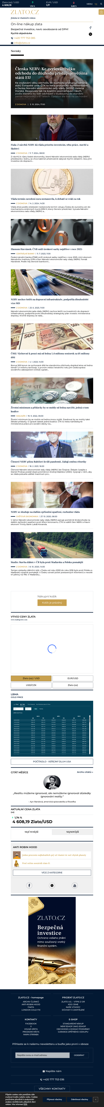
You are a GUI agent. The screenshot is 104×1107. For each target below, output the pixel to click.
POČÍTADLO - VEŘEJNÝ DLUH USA (52, 761)
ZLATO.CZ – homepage (31, 997)
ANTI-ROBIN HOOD (31, 1004)
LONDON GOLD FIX (31, 1010)
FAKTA (31, 1007)
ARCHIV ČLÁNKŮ (31, 1001)
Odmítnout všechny (79, 1099)
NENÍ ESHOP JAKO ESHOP (73, 1026)
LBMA (17, 695)
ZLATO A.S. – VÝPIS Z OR (73, 1001)
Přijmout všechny (54, 1099)
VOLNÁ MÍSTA (31, 1029)
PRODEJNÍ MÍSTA (31, 1032)
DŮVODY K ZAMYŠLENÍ (73, 1010)
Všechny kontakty (52, 1088)
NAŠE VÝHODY (73, 1007)
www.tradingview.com (19, 620)
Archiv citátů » (85, 772)
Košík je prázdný (52, 602)
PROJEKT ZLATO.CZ (73, 997)
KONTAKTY (31, 1019)
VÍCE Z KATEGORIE (52, 872)
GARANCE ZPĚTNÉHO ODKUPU (73, 1032)
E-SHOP (73, 1019)
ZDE (25, 1104)
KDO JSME (73, 1004)
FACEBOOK (31, 1023)
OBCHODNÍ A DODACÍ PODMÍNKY (73, 1029)
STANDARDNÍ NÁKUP (73, 1023)
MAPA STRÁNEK (31, 1034)
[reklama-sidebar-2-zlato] (52, 940)
